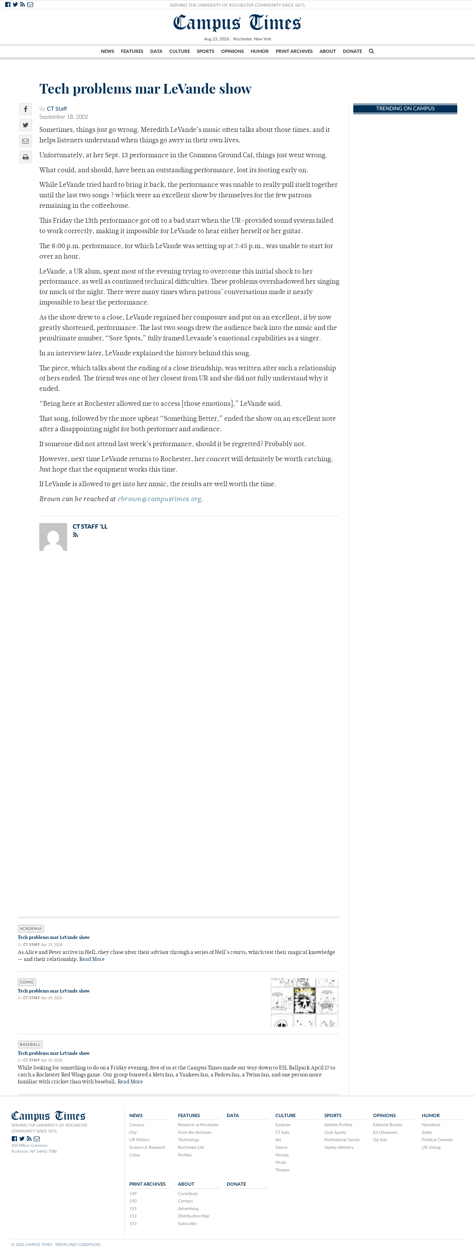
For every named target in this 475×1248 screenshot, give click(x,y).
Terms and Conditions (77, 1245)
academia (31, 929)
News (107, 51)
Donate (352, 51)
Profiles (185, 1155)
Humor (260, 51)
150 (133, 1201)
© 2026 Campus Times (31, 1245)
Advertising (188, 1209)
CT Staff (57, 109)
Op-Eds (380, 1140)
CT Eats (282, 1132)
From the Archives (194, 1132)
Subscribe (187, 1224)
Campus (136, 1125)
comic (27, 982)
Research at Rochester (198, 1125)
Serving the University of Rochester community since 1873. (49, 1128)
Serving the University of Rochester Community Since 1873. (238, 5)
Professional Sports (342, 1140)
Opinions (232, 51)
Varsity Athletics (339, 1147)
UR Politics (139, 1140)
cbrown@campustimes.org (159, 499)
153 (133, 1224)
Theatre (282, 1170)
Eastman (283, 1125)
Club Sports (335, 1132)
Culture (179, 51)
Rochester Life (191, 1147)
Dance (281, 1147)
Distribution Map (193, 1216)
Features (132, 51)
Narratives (431, 1125)
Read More (92, 959)
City (133, 1132)
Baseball (30, 1044)
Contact (185, 1201)
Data (156, 51)
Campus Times (238, 22)
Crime (134, 1155)
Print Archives (294, 51)
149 (133, 1194)
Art (278, 1140)
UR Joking (431, 1147)
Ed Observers (385, 1132)
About (328, 51)
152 (133, 1216)
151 (133, 1209)
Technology (188, 1140)
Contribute (188, 1194)
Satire (427, 1132)
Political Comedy (437, 1140)
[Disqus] (178, 647)
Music (281, 1162)
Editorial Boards (387, 1125)
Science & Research (147, 1147)
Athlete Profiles (338, 1125)
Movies (282, 1155)
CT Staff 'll (90, 527)
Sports (205, 51)
